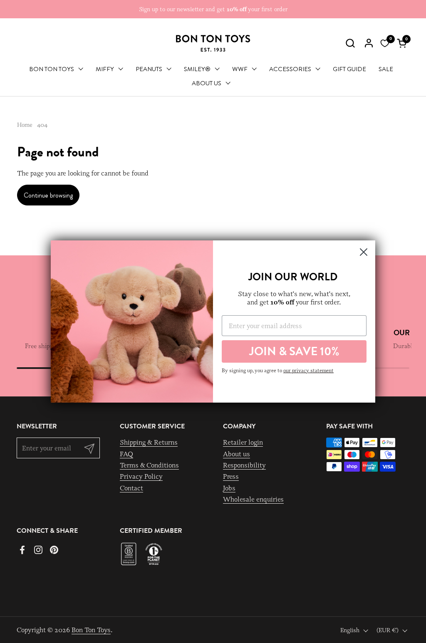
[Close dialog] (363, 252)
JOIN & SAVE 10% (294, 351)
